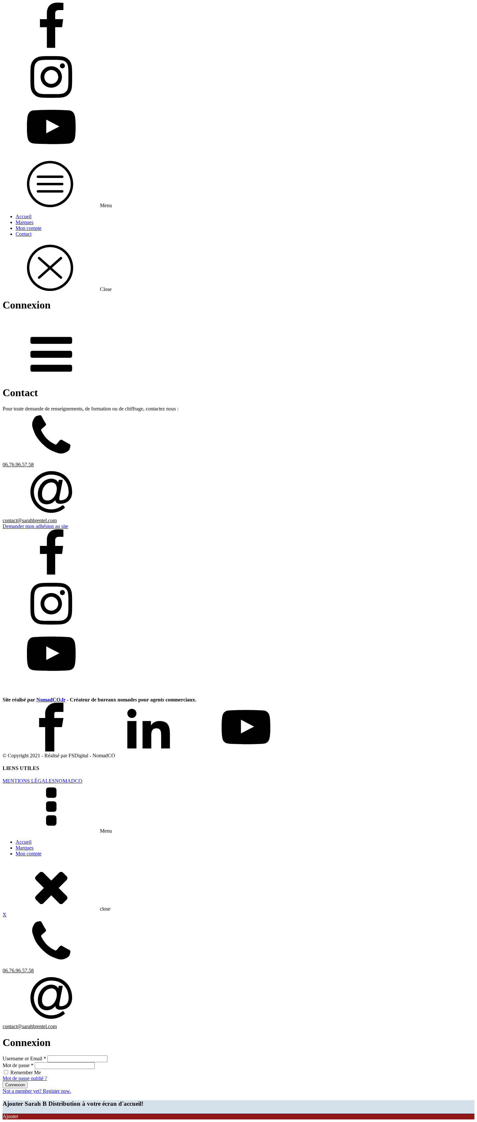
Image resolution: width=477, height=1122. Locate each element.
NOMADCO (68, 781)
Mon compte (29, 228)
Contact (23, 234)
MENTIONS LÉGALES (29, 781)
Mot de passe (18, 1065)
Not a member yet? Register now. (37, 1091)
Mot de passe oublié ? (25, 1078)
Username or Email (24, 1058)
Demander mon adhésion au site (35, 526)
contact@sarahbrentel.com (30, 520)
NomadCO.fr (51, 699)
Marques (24, 222)
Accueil (23, 216)
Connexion (15, 1084)
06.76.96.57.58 (18, 464)
